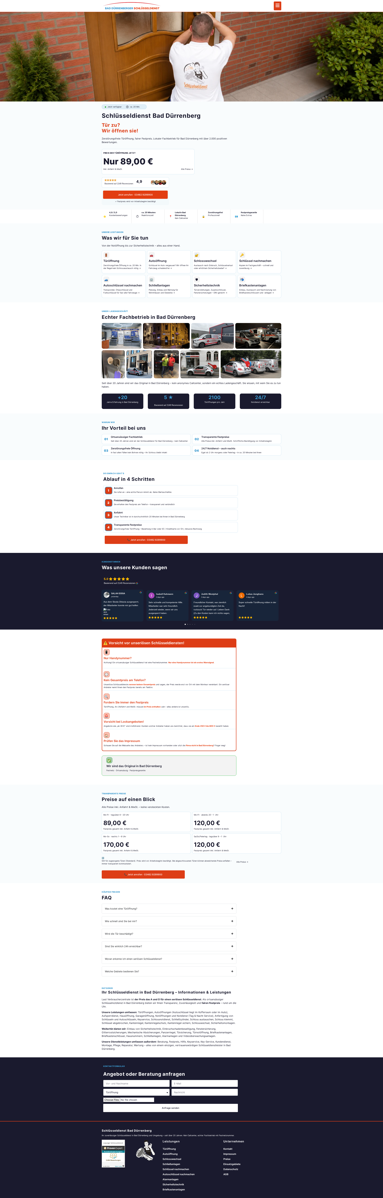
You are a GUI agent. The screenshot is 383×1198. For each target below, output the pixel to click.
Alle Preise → (187, 169)
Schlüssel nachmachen (176, 1169)
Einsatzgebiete (231, 1164)
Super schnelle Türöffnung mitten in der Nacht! (257, 604)
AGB (225, 1174)
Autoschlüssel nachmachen (179, 1174)
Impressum (229, 1153)
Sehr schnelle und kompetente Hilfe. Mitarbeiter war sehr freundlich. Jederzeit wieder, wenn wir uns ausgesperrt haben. (166, 607)
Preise (226, 1158)
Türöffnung (169, 1148)
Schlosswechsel (172, 1158)
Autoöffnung (170, 1153)
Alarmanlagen (170, 1179)
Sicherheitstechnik (173, 1184)
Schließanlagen (171, 1164)
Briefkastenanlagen (174, 1189)
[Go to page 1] (187, 624)
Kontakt (227, 1148)
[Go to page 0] (185, 624)
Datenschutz (230, 1169)
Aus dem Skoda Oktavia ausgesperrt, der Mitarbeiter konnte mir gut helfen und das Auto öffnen (121, 604)
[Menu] (277, 5)
